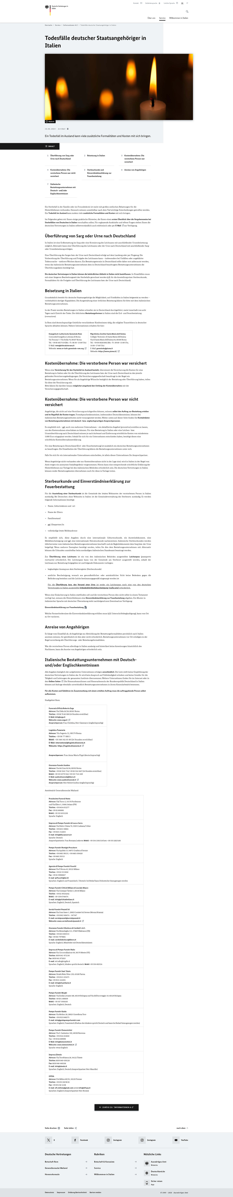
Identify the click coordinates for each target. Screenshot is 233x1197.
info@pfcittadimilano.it (64, 899)
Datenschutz (49, 1192)
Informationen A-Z (70, 25)
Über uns (151, 18)
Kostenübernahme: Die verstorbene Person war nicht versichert (62, 173)
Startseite (48, 25)
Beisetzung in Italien (96, 155)
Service (162, 19)
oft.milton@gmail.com (64, 1088)
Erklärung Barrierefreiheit (77, 1192)
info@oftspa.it (84, 1088)
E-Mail (118, 225)
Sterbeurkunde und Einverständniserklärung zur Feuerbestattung (99, 173)
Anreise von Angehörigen (135, 170)
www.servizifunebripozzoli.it (69, 921)
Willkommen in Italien (178, 18)
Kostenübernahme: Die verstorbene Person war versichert (134, 158)
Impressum (61, 1192)
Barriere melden (95, 1192)
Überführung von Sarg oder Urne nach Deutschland (62, 157)
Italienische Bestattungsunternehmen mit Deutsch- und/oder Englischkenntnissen (63, 189)
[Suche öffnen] (186, 10)
